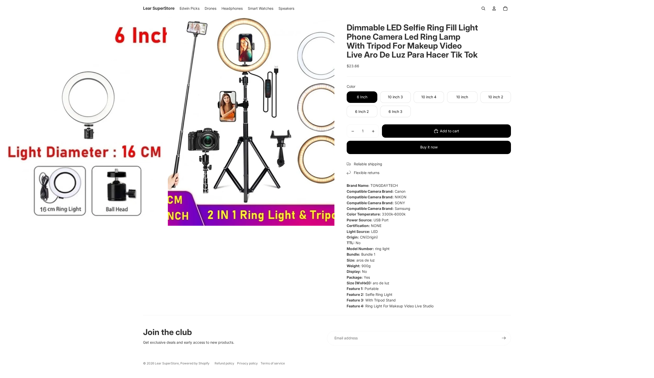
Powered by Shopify (194, 363)
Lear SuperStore (167, 363)
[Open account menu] (494, 8)
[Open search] (483, 8)
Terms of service (273, 363)
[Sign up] (504, 338)
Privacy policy (247, 363)
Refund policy (224, 363)
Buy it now (429, 147)
